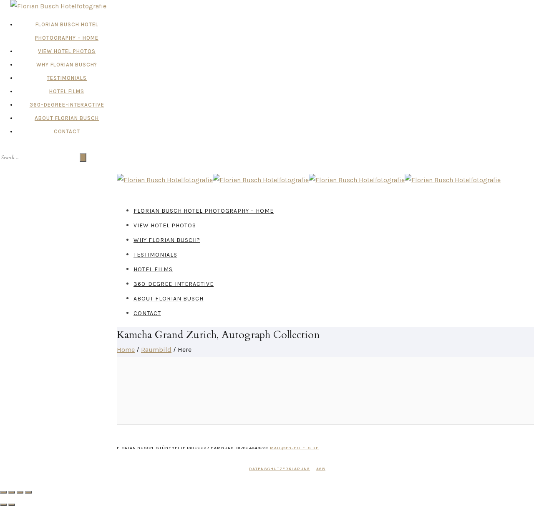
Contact (67, 131)
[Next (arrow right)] (11, 505)
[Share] (11, 492)
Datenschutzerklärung (279, 468)
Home (126, 350)
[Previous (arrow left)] (3, 505)
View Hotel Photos (67, 51)
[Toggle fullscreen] (20, 492)
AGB (320, 468)
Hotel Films (66, 91)
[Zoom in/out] (28, 492)
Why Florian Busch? (66, 64)
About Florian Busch (67, 118)
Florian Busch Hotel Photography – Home (204, 210)
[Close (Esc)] (3, 492)
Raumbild (156, 350)
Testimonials (67, 78)
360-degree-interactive (67, 105)
